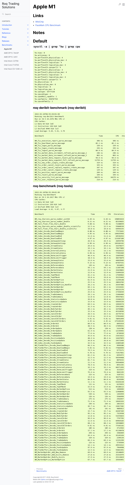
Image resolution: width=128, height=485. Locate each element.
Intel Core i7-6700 (11, 65)
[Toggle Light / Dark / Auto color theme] (119, 4)
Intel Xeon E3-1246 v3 (13, 69)
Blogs (4, 37)
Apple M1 (8, 49)
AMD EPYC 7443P (11, 53)
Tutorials (5, 29)
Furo (61, 479)
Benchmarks (7, 45)
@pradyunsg (53, 479)
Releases (5, 41)
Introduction (7, 25)
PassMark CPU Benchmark (47, 25)
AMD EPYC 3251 (11, 57)
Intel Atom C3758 (11, 61)
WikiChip (39, 21)
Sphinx (43, 479)
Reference (6, 33)
